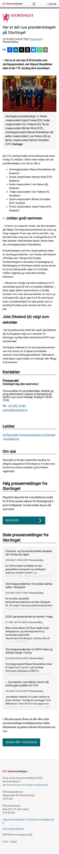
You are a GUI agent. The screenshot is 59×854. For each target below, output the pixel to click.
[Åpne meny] (34, 4)
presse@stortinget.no (15, 410)
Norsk (6, 841)
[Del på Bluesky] (33, 50)
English (13, 841)
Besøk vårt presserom (21, 742)
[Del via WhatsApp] (39, 50)
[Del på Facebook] (9, 50)
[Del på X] (21, 50)
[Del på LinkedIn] (15, 50)
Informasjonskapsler (13, 829)
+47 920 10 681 (17, 405)
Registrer (12, 520)
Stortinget (36, 39)
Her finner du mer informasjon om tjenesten (25, 785)
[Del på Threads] (27, 50)
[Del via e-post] (45, 50)
